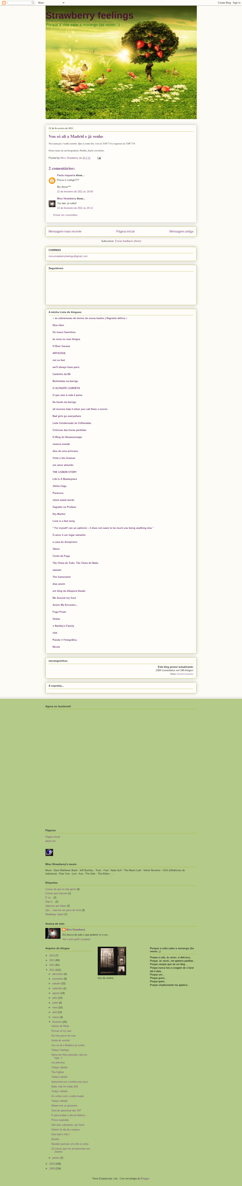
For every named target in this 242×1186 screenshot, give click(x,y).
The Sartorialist (62, 577)
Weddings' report (54, 914)
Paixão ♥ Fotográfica (65, 639)
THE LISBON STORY (65, 472)
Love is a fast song (64, 521)
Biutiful (55, 1139)
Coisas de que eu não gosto (60, 889)
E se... (49, 897)
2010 (52, 1163)
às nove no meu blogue (66, 339)
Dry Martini (59, 514)
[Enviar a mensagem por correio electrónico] (99, 157)
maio (55, 1007)
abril (55, 1012)
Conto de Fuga (61, 556)
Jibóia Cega (59, 486)
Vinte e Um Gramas (64, 458)
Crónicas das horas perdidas (69, 430)
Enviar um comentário (65, 215)
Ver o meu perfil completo (76, 939)
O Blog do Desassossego (67, 437)
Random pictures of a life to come (69, 1144)
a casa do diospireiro (65, 542)
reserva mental (61, 444)
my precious (58, 1062)
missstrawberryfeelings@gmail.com (68, 256)
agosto (56, 993)
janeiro (56, 1157)
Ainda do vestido (60, 1040)
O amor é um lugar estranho (69, 535)
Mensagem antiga (181, 231)
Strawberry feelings (90, 15)
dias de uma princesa (65, 451)
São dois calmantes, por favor (67, 1124)
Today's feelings (60, 1050)
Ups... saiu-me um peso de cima (63, 910)
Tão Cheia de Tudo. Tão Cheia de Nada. (76, 563)
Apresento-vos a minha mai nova (69, 1081)
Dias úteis (58, 325)
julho (55, 997)
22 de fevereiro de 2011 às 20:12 (75, 208)
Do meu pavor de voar (63, 1035)
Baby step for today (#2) (64, 1086)
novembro (58, 978)
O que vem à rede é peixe (67, 395)
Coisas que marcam (56, 893)
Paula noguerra (66, 175)
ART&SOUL (59, 353)
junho (55, 1002)
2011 (52, 969)
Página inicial (125, 231)
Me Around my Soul (64, 597)
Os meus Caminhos (64, 332)
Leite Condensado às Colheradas (72, 423)
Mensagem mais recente (65, 231)
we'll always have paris (66, 367)
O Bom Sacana (61, 346)
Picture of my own (61, 1031)
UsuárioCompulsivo (185, 674)
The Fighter (57, 1072)
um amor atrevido (63, 465)
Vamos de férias (60, 1026)
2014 (52, 955)
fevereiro (57, 1021)
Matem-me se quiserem (64, 1105)
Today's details (59, 1067)
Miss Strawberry (66, 198)
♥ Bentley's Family (63, 625)
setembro (57, 988)
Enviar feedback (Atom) (128, 241)
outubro (56, 983)
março (56, 1017)
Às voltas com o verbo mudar (67, 1096)
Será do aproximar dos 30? (66, 1110)
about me (50, 841)
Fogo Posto (59, 611)
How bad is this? (60, 1134)
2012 (52, 965)
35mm (56, 549)
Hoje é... (50, 901)
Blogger (145, 1178)
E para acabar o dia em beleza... (69, 1115)
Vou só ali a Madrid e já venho (68, 1045)
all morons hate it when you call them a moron (80, 409)
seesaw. (57, 570)
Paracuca (58, 493)
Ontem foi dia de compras (65, 1129)
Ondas (56, 618)
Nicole (56, 646)
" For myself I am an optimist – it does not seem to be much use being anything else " (103, 528)
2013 (52, 960)
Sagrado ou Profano (64, 507)
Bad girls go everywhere (67, 416)
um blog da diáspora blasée (69, 591)
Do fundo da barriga (64, 402)
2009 (52, 1168)
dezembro (58, 974)
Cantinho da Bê (62, 374)
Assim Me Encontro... (65, 604)
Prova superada (60, 1120)
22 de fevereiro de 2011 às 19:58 (75, 191)
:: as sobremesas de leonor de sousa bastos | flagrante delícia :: (90, 318)
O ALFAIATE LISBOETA (66, 388)
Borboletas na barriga (65, 381)
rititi (55, 632)
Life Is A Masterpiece (65, 479)
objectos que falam (55, 905)
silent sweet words (63, 500)
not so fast (59, 360)
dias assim (59, 584)
